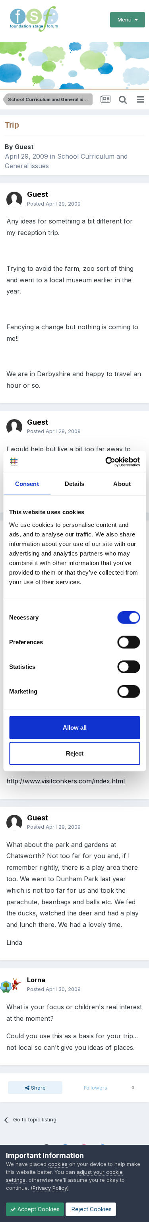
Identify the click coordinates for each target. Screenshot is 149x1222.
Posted (54, 203)
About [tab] (122, 483)
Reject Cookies (91, 1209)
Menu (126, 19)
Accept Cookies (38, 1209)
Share (37, 1087)
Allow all (75, 727)
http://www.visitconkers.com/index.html (65, 781)
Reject (74, 753)
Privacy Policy (50, 1188)
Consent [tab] (27, 483)
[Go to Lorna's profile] (14, 985)
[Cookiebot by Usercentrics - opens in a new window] (106, 462)
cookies (58, 1164)
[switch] (128, 641)
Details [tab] (74, 483)
